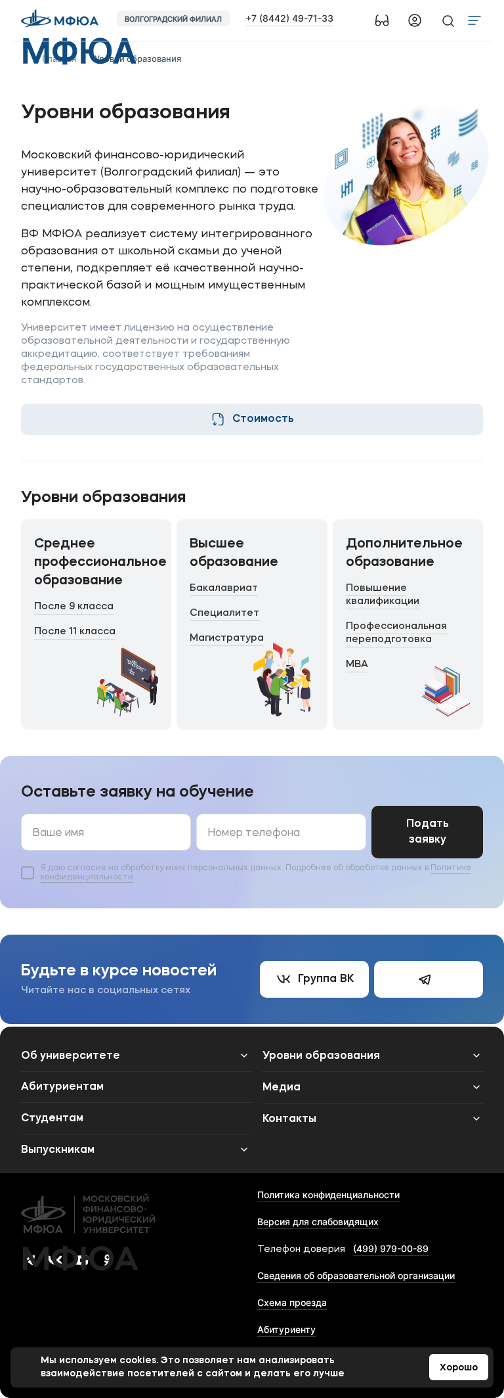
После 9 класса (74, 607)
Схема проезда (292, 1302)
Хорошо (459, 1367)
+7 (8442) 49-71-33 (289, 18)
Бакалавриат (224, 589)
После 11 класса (75, 632)
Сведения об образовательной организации (356, 1275)
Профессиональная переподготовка (396, 633)
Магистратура (227, 638)
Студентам (52, 1118)
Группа (326, 979)
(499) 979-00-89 (391, 1248)
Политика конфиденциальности (328, 1194)
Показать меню (474, 20)
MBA (357, 665)
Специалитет (224, 613)
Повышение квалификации (382, 595)
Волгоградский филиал (173, 19)
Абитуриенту (286, 1329)
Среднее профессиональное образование (100, 563)
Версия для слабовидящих (318, 1221)
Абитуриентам (62, 1087)
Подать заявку (427, 832)
